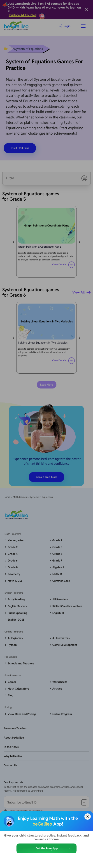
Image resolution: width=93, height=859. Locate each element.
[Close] (87, 816)
